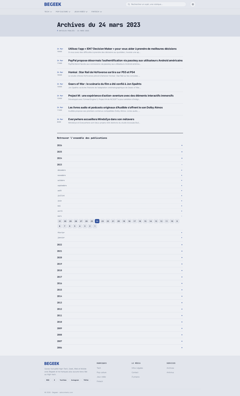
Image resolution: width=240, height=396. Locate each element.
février (61, 232)
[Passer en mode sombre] (193, 4)
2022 (59, 244)
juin (60, 201)
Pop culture (62, 12)
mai (59, 206)
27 (81, 221)
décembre (62, 170)
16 (140, 221)
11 (166, 221)
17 (134, 221)
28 (76, 221)
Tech (46, 12)
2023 (59, 164)
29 (70, 221)
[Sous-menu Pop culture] (69, 11)
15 (145, 221)
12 (161, 221)
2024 (59, 158)
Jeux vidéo (79, 12)
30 (65, 221)
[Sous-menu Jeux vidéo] (86, 11)
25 (92, 221)
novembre (62, 175)
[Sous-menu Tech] (51, 11)
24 (97, 221)
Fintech (95, 12)
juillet (61, 195)
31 (60, 221)
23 (102, 221)
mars (60, 216)
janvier (61, 237)
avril (60, 211)
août (60, 190)
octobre (61, 180)
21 (113, 221)
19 (124, 221)
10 (172, 221)
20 (118, 221)
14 (150, 221)
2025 (59, 151)
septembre (62, 185)
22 (108, 221)
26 (86, 221)
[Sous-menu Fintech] (101, 11)
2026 (59, 145)
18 (129, 221)
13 (156, 221)
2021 (59, 251)
